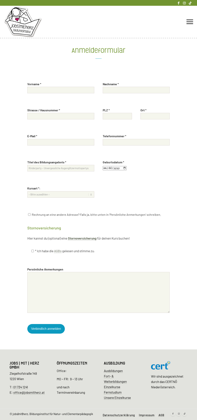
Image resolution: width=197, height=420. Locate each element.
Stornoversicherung (82, 238)
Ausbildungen (113, 371)
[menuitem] (188, 22)
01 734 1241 (20, 387)
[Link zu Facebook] (178, 3)
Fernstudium (113, 392)
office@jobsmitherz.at (29, 392)
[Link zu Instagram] (184, 3)
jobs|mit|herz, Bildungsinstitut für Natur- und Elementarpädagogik (53, 414)
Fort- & (109, 376)
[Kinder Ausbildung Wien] (23, 22)
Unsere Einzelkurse (117, 397)
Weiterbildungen (115, 381)
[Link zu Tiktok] (190, 3)
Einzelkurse (112, 387)
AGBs (58, 251)
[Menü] (188, 22)
